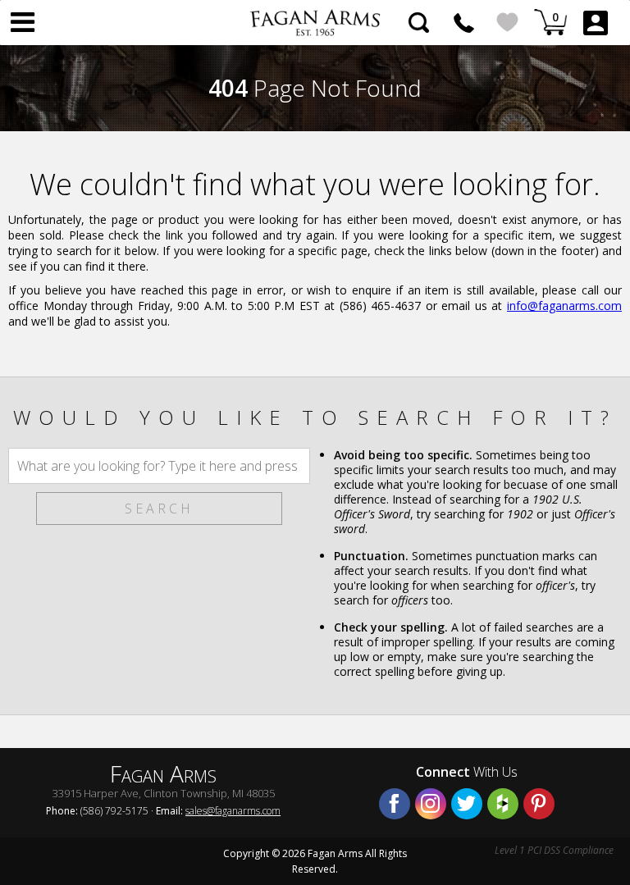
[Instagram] (430, 803)
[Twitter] (466, 803)
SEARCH (159, 509)
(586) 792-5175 (463, 22)
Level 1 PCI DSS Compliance (554, 850)
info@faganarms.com (564, 305)
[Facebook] (394, 803)
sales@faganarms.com (233, 811)
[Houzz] (502, 803)
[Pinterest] (539, 803)
